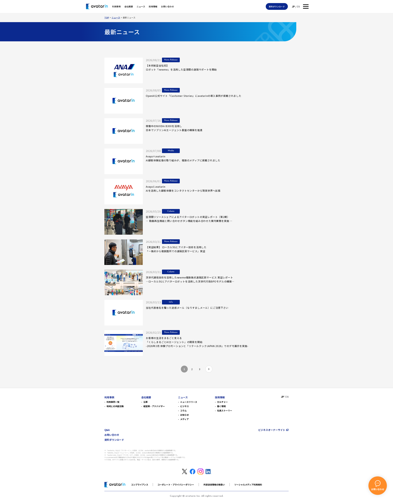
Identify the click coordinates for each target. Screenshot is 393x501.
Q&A (107, 430)
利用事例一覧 (113, 401)
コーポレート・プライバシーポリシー (176, 484)
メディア (184, 419)
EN (298, 6)
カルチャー (222, 401)
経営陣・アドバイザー (154, 406)
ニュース (141, 6)
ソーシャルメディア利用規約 (248, 484)
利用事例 (116, 6)
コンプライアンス (139, 484)
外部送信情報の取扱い (214, 484)
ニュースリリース (188, 401)
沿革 (145, 401)
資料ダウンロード (277, 6)
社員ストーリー (224, 410)
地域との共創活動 (115, 406)
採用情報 (153, 6)
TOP (106, 17)
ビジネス (184, 406)
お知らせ (184, 414)
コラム (183, 410)
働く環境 (221, 406)
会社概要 (128, 6)
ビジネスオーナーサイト (271, 430)
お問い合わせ (167, 6)
